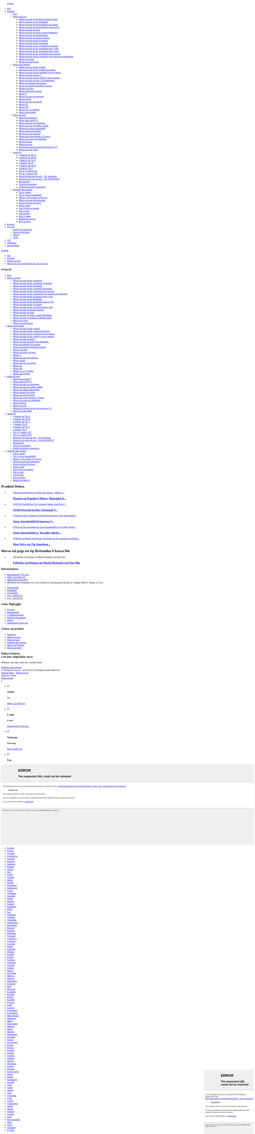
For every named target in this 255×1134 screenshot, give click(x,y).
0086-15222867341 (16, 577)
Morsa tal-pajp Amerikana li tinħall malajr (38, 19)
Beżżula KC (24, 181)
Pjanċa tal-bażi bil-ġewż (30, 203)
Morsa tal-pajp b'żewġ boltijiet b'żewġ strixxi (40, 72)
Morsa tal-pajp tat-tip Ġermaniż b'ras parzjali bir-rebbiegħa (46, 56)
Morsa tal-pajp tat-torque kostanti (34, 38)
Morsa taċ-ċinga (26, 59)
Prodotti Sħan (7, 673)
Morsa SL (23, 104)
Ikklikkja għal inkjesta (11, 667)
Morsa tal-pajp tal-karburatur (32, 200)
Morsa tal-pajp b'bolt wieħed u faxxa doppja (39, 78)
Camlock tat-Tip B (27, 157)
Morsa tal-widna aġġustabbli (32, 128)
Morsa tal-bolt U (14, 648)
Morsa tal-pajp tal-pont (29, 30)
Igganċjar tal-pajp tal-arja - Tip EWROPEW (39, 179)
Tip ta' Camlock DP (28, 173)
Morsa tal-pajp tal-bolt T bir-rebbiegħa (36, 80)
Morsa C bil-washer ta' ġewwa (33, 197)
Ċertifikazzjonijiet (15, 615)
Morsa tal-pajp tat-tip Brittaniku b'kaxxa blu (39, 27)
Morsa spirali (25, 99)
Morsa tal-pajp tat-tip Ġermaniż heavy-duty (39, 51)
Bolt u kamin (25, 216)
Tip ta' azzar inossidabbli (30, 195)
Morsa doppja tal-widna (30, 131)
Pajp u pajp (24, 211)
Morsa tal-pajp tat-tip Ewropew (33, 40)
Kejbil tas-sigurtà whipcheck (32, 187)
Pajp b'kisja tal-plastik (29, 208)
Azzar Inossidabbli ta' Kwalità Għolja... (37, 532)
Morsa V (23, 94)
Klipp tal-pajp (19, 115)
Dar (9, 8)
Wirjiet (16, 235)
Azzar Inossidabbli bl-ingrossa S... (33, 521)
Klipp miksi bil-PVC (28, 120)
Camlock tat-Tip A (27, 155)
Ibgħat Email (7, 678)
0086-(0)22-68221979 (17, 580)
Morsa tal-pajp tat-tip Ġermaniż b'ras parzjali (39, 54)
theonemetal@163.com (18, 574)
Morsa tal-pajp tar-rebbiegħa (32, 123)
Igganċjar (17, 152)
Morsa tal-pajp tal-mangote (31, 96)
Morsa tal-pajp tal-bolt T (30, 75)
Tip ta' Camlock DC (28, 171)
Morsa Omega (25, 141)
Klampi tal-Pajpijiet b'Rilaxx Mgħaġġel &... (39, 498)
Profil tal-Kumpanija (22, 229)
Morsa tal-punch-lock (29, 62)
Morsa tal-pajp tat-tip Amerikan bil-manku (38, 24)
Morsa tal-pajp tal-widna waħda (33, 126)
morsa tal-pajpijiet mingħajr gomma (35, 86)
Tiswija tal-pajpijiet (28, 184)
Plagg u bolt (24, 205)
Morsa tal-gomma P (28, 118)
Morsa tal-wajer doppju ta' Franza (34, 136)
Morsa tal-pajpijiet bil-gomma (32, 83)
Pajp (15, 14)
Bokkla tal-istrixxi (27, 219)
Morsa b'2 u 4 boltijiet (29, 110)
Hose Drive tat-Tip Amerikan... (31, 544)
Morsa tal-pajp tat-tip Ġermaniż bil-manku (38, 46)
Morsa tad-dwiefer (27, 112)
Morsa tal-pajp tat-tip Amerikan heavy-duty (39, 48)
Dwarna (11, 609)
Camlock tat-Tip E (27, 165)
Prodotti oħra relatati (22, 189)
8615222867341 (14, 749)
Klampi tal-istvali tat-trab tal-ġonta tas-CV (38, 147)
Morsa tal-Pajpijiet (21, 64)
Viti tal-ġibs (24, 213)
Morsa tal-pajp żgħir (28, 149)
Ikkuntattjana (13, 245)
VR (8, 240)
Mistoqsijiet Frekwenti (17, 623)
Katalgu (10, 224)
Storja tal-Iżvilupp (21, 232)
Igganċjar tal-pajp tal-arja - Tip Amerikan (38, 176)
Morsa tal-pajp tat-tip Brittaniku (33, 35)
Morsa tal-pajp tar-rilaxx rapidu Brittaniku (38, 32)
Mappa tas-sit (22, 673)
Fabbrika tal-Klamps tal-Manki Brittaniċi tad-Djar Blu (46, 562)
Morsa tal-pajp (19, 16)
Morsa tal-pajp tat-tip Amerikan (33, 22)
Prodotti (10, 11)
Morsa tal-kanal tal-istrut (30, 91)
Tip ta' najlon (25, 192)
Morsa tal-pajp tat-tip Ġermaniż (33, 43)
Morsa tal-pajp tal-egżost (30, 102)
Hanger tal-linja (26, 88)
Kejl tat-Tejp (25, 221)
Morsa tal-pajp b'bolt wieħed (32, 67)
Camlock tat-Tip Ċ (27, 160)
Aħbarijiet (11, 243)
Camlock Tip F (26, 168)
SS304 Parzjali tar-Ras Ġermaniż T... (35, 510)
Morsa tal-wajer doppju (30, 134)
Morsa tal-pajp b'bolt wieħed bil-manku (37, 70)
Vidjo (15, 237)
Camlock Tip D (26, 163)
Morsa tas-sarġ (25, 144)
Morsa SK (23, 107)
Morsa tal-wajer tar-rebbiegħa (32, 139)
